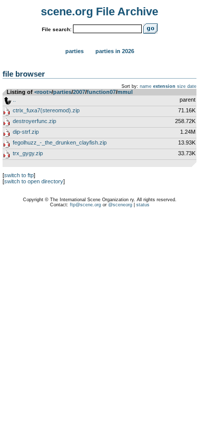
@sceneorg (120, 204)
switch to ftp (19, 175)
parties (62, 92)
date (191, 86)
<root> (43, 92)
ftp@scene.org (85, 204)
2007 (79, 92)
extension (164, 86)
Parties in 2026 (114, 51)
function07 (101, 92)
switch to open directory (33, 181)
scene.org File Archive (99, 11)
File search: (56, 29)
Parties (74, 51)
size (181, 86)
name (146, 86)
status (143, 204)
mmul (125, 92)
